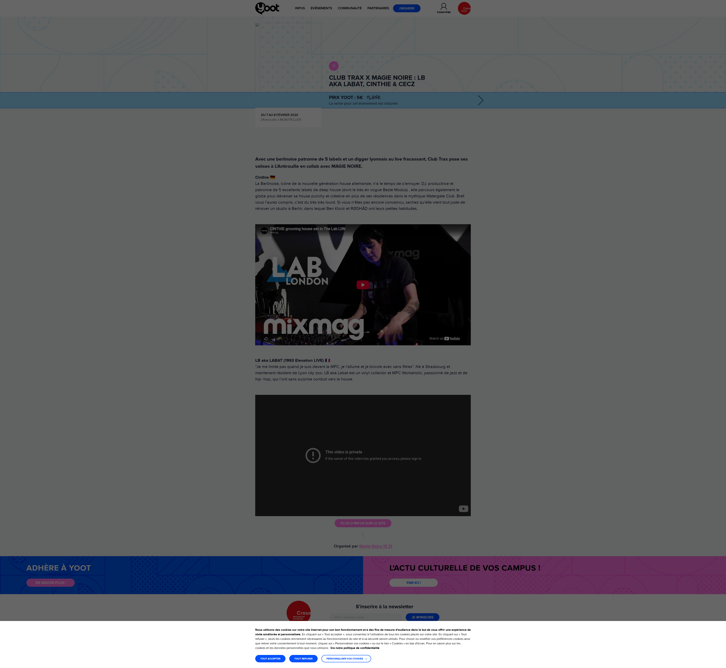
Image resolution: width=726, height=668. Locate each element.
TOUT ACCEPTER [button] (270, 659)
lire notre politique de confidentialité (354, 647)
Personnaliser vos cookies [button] (345, 659)
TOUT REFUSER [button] (303, 659)
